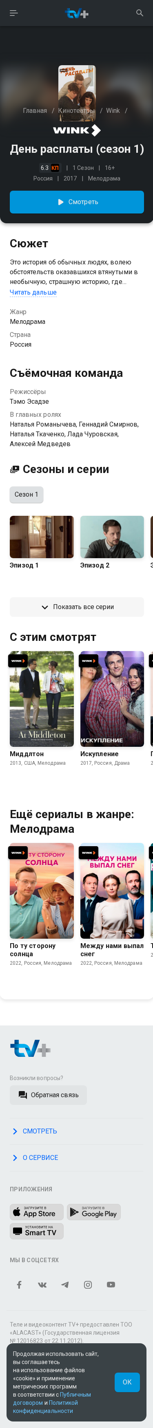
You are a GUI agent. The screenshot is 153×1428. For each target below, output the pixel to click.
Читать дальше (33, 292)
